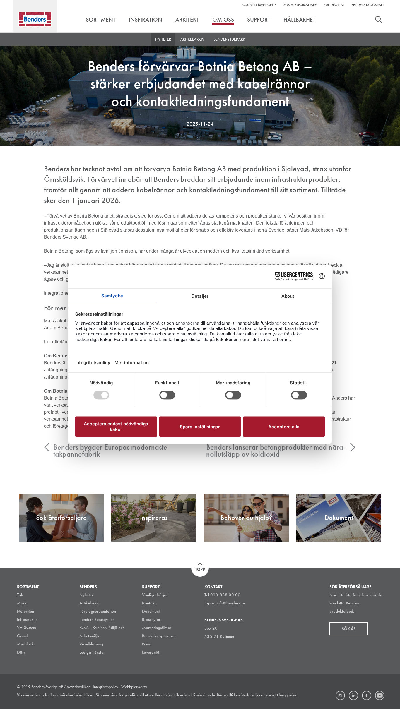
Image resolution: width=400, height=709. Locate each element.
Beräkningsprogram (159, 636)
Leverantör (151, 652)
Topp (200, 569)
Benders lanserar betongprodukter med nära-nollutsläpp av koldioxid (276, 450)
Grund (22, 636)
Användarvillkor (77, 686)
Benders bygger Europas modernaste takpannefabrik (110, 450)
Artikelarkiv (192, 39)
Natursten (25, 611)
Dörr (21, 652)
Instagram (340, 695)
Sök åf (348, 628)
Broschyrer (151, 619)
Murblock (25, 644)
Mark (22, 603)
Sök (378, 20)
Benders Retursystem (97, 619)
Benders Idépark (229, 39)
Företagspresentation (97, 611)
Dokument (151, 611)
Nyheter (163, 39)
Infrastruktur (27, 619)
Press (146, 644)
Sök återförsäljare (300, 4)
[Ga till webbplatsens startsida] (35, 19)
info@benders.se (231, 603)
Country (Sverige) (257, 4)
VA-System (26, 628)
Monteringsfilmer (156, 628)
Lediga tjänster (92, 652)
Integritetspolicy (105, 686)
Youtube (379, 695)
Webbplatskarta (134, 686)
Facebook (366, 695)
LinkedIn (353, 695)
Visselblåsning (91, 644)
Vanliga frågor (155, 595)
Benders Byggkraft (367, 4)
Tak (20, 595)
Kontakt (149, 603)
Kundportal (334, 4)
